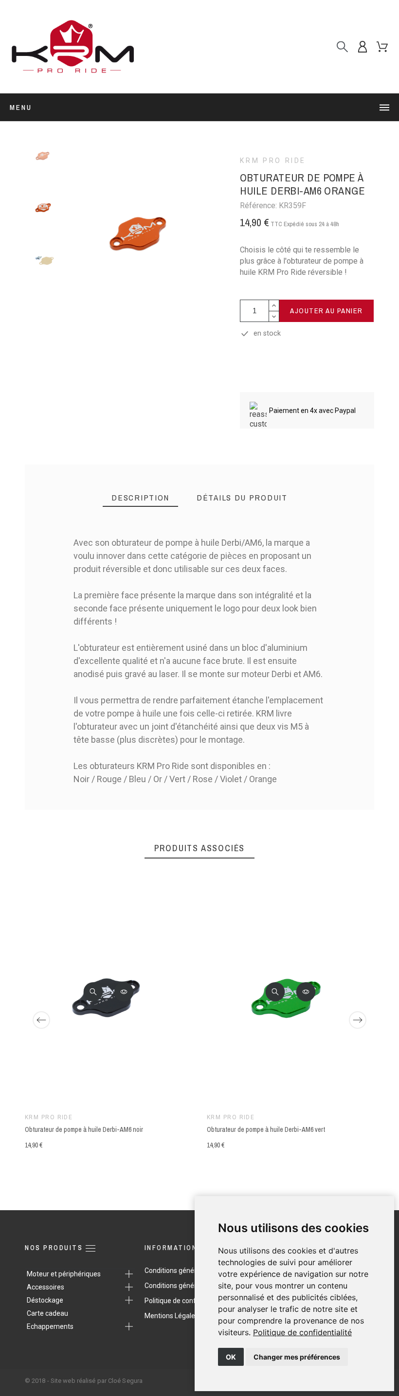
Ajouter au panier (326, 310)
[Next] (357, 1020)
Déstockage (45, 1300)
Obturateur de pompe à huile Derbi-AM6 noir (84, 1130)
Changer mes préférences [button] (297, 1357)
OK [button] (231, 1357)
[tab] (140, 498)
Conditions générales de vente (191, 1285)
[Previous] (41, 1020)
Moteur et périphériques (64, 1274)
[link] (302, 1332)
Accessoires (45, 1287)
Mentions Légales (172, 1316)
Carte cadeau (47, 1313)
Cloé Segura (125, 1380)
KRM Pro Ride (273, 160)
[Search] (342, 47)
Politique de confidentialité (302, 1332)
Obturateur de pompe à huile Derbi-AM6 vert (266, 1130)
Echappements (50, 1326)
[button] (93, 992)
